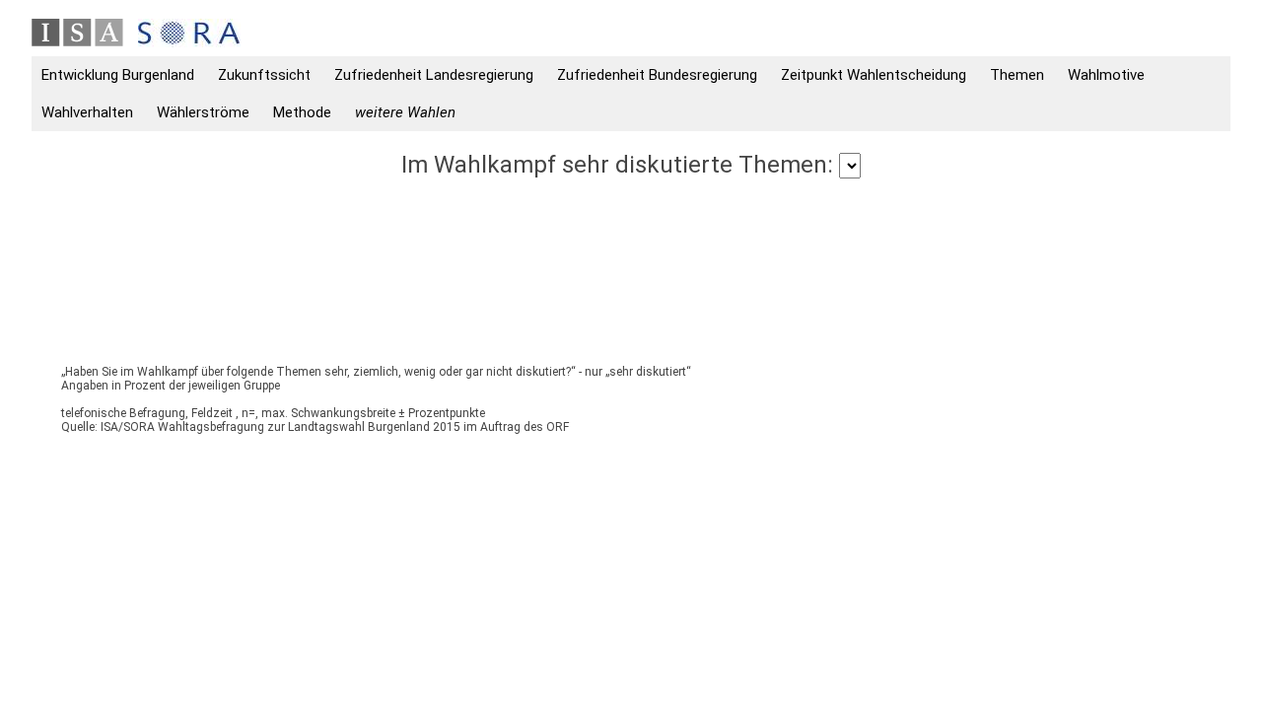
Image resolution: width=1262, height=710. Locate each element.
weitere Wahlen (405, 112)
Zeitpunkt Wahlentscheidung (873, 75)
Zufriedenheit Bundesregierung (657, 75)
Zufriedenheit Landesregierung (433, 75)
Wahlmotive (1106, 75)
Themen (1017, 75)
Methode (302, 112)
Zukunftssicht (264, 75)
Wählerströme (203, 112)
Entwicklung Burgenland (117, 75)
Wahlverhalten (87, 112)
